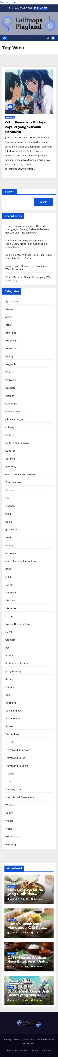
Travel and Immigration (18, 749)
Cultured (10, 450)
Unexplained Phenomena (20, 797)
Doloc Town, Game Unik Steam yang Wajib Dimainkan (28, 995)
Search (9, 191)
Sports (9, 726)
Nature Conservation (17, 624)
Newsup (47, 1039)
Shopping (11, 702)
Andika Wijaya (41, 138)
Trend (8, 781)
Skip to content (8, 2)
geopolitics (11, 529)
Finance (9, 505)
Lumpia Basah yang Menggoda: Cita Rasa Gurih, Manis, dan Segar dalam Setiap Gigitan (26, 244)
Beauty (9, 356)
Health (9, 537)
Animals (9, 309)
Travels (9, 773)
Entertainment (13, 482)
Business (10, 387)
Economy (10, 466)
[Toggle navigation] (27, 38)
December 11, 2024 (17, 138)
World (8, 828)
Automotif (11, 340)
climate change (14, 419)
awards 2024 (12, 348)
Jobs (8, 568)
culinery (10, 427)
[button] (48, 38)
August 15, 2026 (19, 933)
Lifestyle (10, 600)
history (9, 545)
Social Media (12, 718)
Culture (9, 435)
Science (9, 687)
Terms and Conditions (40, 1050)
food (8, 513)
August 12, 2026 (19, 1000)
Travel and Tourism (16, 765)
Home (10, 1050)
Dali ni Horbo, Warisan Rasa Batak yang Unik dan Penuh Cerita (26, 961)
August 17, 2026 (19, 899)
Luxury (9, 616)
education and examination (20, 474)
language (10, 592)
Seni (7, 694)
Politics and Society (16, 663)
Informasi (10, 553)
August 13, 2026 (19, 966)
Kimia (8, 576)
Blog (8, 372)
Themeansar (29, 1043)
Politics (9, 655)
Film (7, 498)
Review (9, 679)
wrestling (10, 844)
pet (7, 647)
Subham (38, 899)
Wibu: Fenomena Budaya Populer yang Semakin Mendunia (25, 127)
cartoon (10, 117)
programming (13, 671)
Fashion (9, 490)
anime (8, 316)
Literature (11, 608)
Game (8, 521)
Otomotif (10, 639)
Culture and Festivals (17, 442)
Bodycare (11, 379)
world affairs (12, 836)
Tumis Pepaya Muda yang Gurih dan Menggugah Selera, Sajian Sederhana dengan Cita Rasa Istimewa (27, 229)
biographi (10, 364)
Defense (10, 458)
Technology (12, 734)
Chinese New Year (16, 411)
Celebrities (11, 403)
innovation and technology (20, 561)
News (8, 631)
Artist (8, 324)
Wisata (9, 820)
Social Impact (13, 710)
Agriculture (11, 301)
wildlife (9, 812)
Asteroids (10, 332)
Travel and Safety (15, 757)
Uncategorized (13, 789)
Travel (9, 742)
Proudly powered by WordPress (19, 1039)
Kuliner (9, 584)
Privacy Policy (21, 1050)
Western (10, 805)
